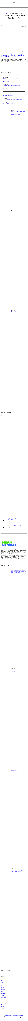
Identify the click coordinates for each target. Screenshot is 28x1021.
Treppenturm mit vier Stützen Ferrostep (11, 85)
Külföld (3, 989)
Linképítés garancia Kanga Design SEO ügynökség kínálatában (12, 94)
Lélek (2, 991)
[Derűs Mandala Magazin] (14, 2)
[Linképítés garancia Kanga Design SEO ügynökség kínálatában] (5, 917)
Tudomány (3, 1002)
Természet (3, 1001)
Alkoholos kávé (6, 89)
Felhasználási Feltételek (18, 1015)
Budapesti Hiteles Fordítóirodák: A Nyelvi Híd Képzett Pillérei (12, 56)
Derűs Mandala (13, 52)
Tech (2, 999)
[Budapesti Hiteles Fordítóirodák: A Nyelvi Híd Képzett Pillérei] (14, 37)
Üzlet (23, 51)
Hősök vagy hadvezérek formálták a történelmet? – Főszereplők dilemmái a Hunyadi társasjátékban (13, 80)
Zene (2, 1008)
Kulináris (3, 985)
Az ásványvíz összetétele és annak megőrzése (14, 525)
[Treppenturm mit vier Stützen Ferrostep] (5, 259)
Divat (2, 980)
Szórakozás (3, 997)
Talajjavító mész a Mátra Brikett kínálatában (12, 99)
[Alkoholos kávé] (5, 359)
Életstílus (3, 984)
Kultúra (3, 987)
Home (7, 13)
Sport (2, 995)
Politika (3, 993)
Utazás (2, 1004)
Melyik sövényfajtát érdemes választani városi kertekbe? (13, 104)
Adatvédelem (8, 1015)
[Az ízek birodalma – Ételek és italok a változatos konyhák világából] (14, 465)
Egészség (3, 982)
